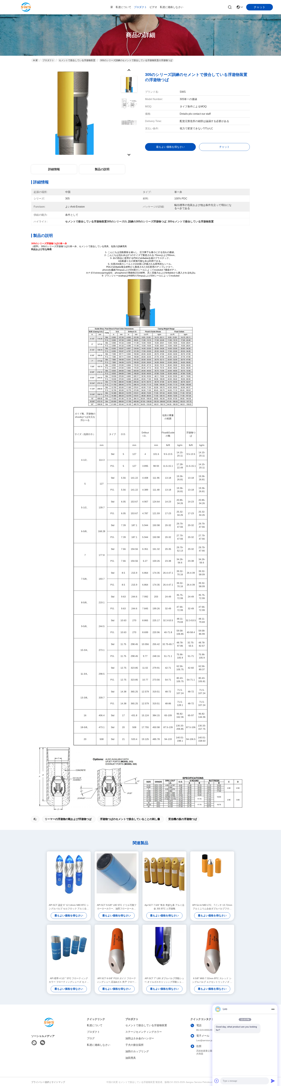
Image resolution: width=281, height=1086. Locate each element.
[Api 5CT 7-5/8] (164, 877)
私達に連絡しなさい (171, 7)
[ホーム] (49, 1026)
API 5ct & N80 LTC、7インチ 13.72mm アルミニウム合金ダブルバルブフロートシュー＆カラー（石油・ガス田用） (212, 907)
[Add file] (216, 1080)
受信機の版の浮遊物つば (182, 819)
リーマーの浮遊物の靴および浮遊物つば (68, 819)
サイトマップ (58, 1082)
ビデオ (153, 7)
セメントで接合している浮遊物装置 (77, 60)
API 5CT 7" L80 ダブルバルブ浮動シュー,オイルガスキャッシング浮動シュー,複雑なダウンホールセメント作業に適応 (164, 980)
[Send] (272, 1080)
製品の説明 (102, 169)
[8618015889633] (34, 1043)
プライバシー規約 (40, 1082)
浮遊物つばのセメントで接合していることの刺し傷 (130, 819)
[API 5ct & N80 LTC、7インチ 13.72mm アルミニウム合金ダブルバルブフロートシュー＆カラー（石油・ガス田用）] (212, 877)
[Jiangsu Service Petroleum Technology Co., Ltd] (26, 7)
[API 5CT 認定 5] (69, 877)
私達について (123, 7)
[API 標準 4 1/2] (69, 951)
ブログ (91, 1038)
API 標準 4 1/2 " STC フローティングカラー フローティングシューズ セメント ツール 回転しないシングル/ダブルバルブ (69, 980)
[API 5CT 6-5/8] (117, 951)
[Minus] (273, 1009)
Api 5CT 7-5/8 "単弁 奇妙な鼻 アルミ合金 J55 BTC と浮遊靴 (164, 907)
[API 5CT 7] (164, 951)
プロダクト (140, 7)
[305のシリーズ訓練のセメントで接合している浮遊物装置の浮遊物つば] (74, 111)
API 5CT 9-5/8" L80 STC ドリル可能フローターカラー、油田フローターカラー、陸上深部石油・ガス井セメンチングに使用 (116, 907)
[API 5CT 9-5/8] (117, 877)
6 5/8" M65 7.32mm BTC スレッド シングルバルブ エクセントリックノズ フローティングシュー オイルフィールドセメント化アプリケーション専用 (212, 980)
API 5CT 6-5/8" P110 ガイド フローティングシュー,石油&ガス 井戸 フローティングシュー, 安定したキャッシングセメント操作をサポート (117, 980)
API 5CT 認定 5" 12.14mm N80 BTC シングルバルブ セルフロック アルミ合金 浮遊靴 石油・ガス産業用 (69, 907)
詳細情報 (54, 169)
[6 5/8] (212, 951)
